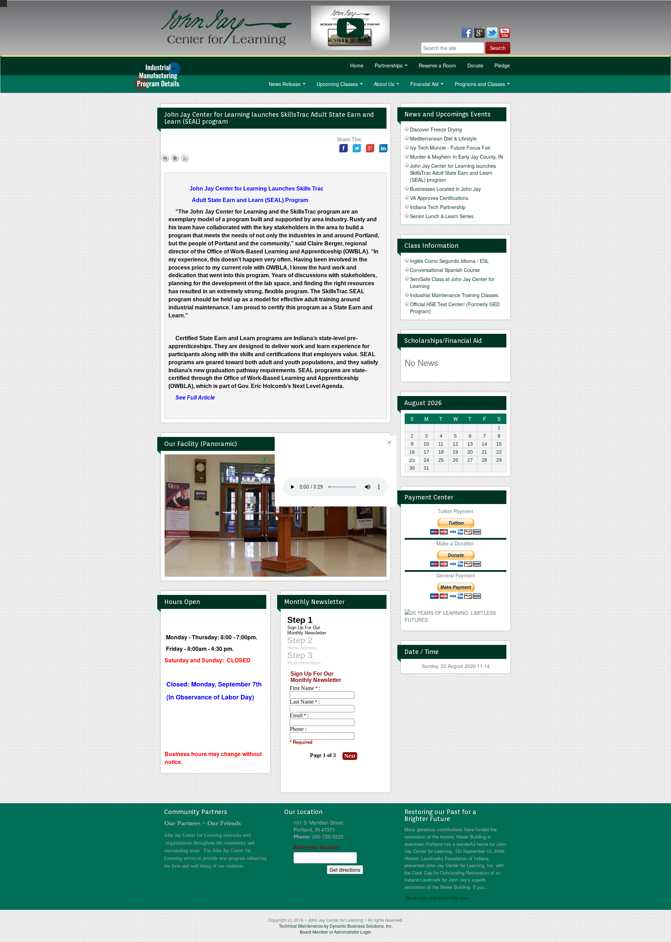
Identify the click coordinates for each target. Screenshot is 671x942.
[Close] (389, 443)
